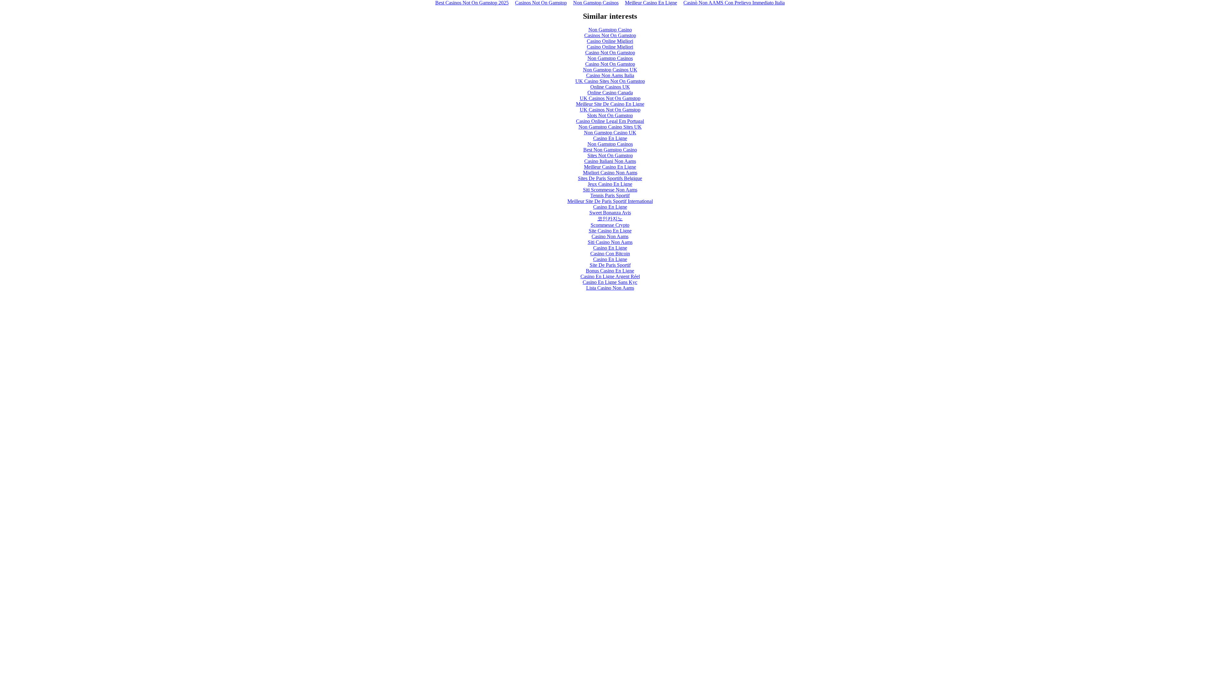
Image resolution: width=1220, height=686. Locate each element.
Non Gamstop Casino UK (610, 132)
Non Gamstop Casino (610, 29)
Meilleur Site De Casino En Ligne (610, 104)
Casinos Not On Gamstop (610, 35)
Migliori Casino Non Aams (610, 172)
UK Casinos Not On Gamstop (610, 98)
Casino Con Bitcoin (610, 253)
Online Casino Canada (610, 92)
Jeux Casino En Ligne (610, 184)
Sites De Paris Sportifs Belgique (610, 178)
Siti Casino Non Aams (610, 242)
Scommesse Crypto (610, 225)
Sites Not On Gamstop (610, 155)
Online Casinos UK (610, 87)
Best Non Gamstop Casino (610, 149)
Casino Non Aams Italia (610, 75)
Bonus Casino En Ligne (610, 270)
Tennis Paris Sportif (610, 195)
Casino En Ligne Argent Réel (610, 276)
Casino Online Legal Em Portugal (610, 121)
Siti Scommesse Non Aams (610, 189)
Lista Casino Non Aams (610, 288)
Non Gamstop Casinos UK (610, 69)
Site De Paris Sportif (610, 265)
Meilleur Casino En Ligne (610, 167)
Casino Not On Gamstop (610, 52)
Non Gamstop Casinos (610, 58)
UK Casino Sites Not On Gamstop (610, 81)
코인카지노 (610, 218)
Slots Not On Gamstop (610, 115)
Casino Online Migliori (610, 41)
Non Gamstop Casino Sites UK (610, 127)
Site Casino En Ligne (610, 230)
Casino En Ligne (610, 138)
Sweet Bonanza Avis (610, 212)
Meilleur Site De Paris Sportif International (610, 201)
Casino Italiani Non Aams (610, 161)
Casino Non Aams (610, 236)
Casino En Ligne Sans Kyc (610, 282)
